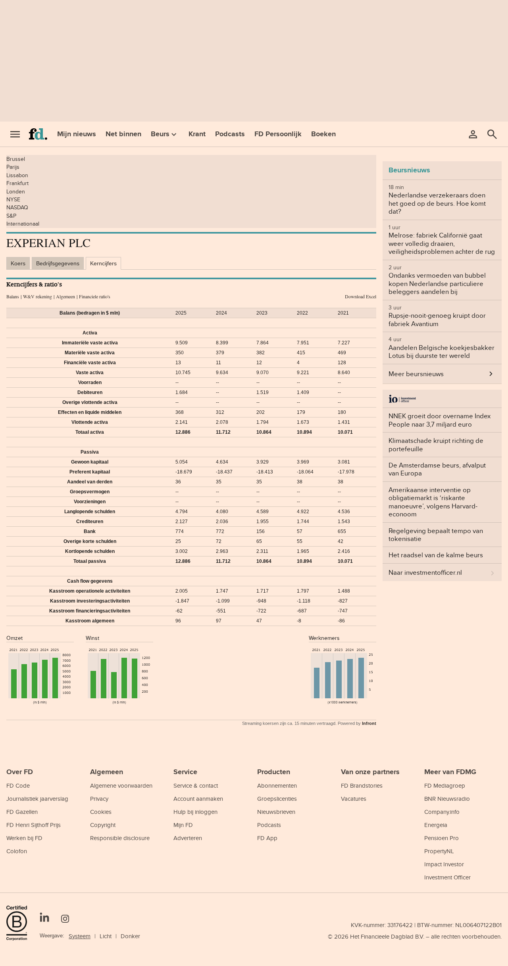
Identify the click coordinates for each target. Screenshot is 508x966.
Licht (106, 936)
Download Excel (360, 296)
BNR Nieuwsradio (447, 798)
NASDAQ (17, 207)
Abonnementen (277, 785)
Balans (12, 296)
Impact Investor (444, 864)
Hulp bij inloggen (195, 812)
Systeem (79, 936)
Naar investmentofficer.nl (425, 572)
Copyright (102, 825)
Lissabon (17, 175)
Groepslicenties (277, 798)
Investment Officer (447, 877)
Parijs (12, 167)
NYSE (13, 199)
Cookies (101, 812)
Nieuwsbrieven (276, 812)
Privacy (99, 798)
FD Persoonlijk (278, 134)
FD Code (18, 785)
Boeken (323, 134)
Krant (197, 134)
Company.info (442, 812)
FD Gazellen (22, 812)
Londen (15, 191)
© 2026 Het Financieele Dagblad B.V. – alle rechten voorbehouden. (415, 936)
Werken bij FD (24, 838)
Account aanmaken (198, 798)
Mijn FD (183, 825)
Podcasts (230, 134)
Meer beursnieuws (416, 374)
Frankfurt (17, 183)
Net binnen (123, 134)
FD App (267, 838)
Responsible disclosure (120, 838)
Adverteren (187, 838)
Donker (130, 936)
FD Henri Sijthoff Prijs (33, 825)
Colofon (16, 851)
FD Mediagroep (444, 785)
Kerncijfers (103, 263)
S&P (11, 216)
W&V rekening (37, 296)
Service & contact (195, 785)
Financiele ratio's (94, 296)
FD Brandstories (362, 785)
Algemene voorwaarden (121, 785)
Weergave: (52, 936)
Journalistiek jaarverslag (37, 798)
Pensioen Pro (441, 838)
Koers (18, 263)
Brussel (15, 159)
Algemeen (65, 296)
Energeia (435, 825)
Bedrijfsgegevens (57, 263)
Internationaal (22, 224)
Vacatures (353, 798)
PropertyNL (439, 851)
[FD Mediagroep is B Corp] (19, 923)
